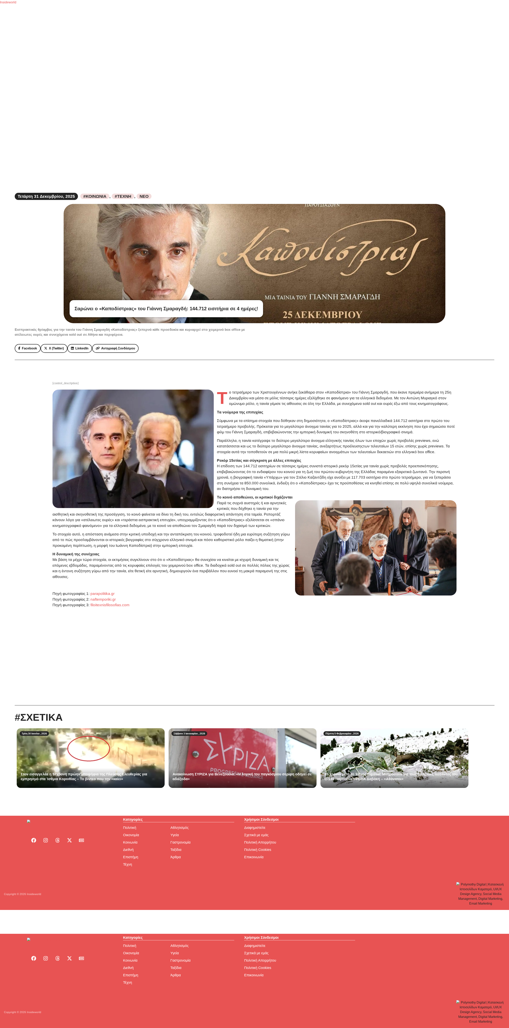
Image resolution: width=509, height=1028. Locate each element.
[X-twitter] (69, 840)
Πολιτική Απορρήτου (260, 842)
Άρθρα (175, 857)
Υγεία (174, 835)
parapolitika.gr (102, 594)
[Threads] (57, 840)
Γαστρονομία (180, 842)
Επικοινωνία (253, 857)
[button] (28, 348)
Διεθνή (128, 850)
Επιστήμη (130, 857)
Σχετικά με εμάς (256, 835)
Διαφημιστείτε (254, 828)
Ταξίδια (175, 850)
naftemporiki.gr (103, 599)
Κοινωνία (130, 842)
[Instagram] (46, 840)
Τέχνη (127, 864)
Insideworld (8, 2)
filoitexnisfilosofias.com (109, 605)
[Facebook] (34, 840)
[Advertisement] (254, 656)
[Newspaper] (81, 840)
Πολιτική (129, 828)
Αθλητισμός (179, 828)
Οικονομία (131, 835)
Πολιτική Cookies (257, 850)
